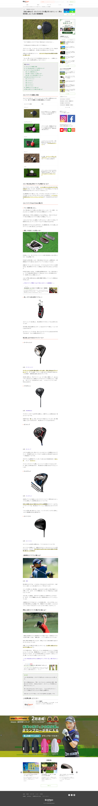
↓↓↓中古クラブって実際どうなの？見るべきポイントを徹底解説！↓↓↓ (39, 283)
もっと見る (67, 93)
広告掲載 (43, 1)
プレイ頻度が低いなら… (32, 71)
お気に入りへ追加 (69, 14)
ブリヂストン (29, 80)
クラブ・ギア (49, 4)
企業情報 (24, 796)
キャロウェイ (29, 84)
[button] (1, 735)
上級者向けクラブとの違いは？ (31, 87)
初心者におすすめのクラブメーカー (32, 77)
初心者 (38, 4)
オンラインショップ (51, 1)
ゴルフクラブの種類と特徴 (30, 66)
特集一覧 (49, 785)
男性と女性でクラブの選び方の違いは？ (33, 89)
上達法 (27, 4)
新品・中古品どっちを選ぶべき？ (34, 73)
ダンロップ (29, 82)
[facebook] (69, 795)
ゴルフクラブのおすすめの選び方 (32, 70)
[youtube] (74, 795)
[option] (31, 772)
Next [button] (77, 772)
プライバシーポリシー (45, 796)
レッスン (60, 4)
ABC (27, 581)
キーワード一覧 (67, 107)
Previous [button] (21, 772)
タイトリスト (29, 85)
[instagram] (72, 795)
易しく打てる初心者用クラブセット (34, 75)
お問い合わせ (71, 4)
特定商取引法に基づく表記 (37, 796)
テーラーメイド (30, 78)
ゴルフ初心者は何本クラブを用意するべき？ (34, 68)
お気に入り (72, 1)
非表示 (28, 64)
